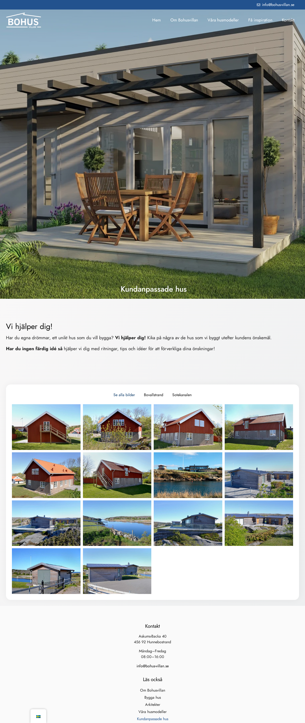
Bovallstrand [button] (153, 395)
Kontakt (288, 20)
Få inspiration (260, 20)
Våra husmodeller (223, 20)
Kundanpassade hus (152, 719)
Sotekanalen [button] (182, 395)
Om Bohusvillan (184, 20)
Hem (156, 20)
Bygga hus (152, 697)
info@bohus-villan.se (153, 666)
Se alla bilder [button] (124, 395)
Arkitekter (152, 704)
